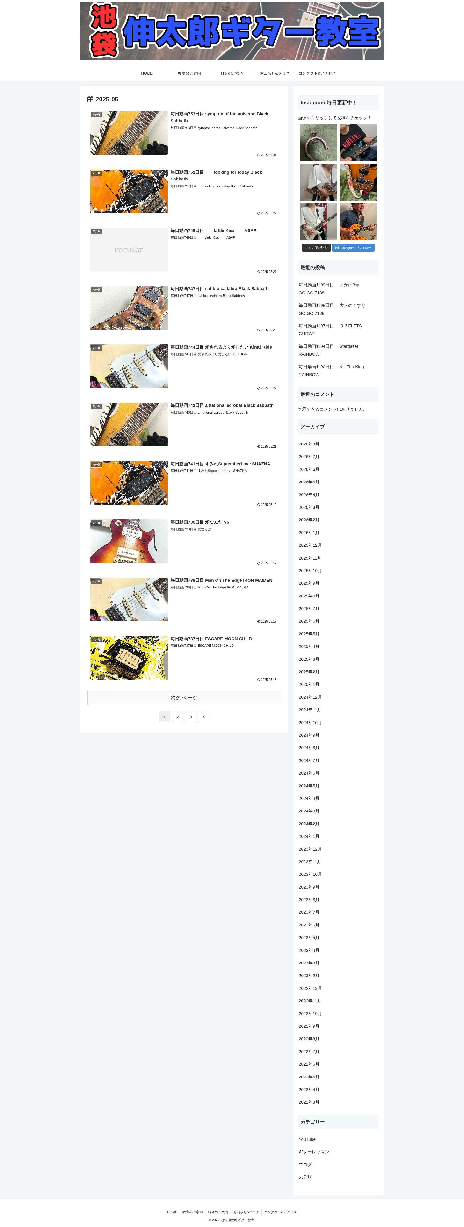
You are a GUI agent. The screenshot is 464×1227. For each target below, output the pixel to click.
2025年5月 (309, 633)
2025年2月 (309, 671)
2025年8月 (309, 596)
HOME (172, 1212)
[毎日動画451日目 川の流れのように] (318, 221)
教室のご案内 (192, 1212)
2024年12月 (310, 697)
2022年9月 (309, 1026)
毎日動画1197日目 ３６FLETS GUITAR (330, 329)
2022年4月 (309, 1089)
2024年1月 (309, 836)
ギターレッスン (314, 1151)
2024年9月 (309, 735)
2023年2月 (309, 975)
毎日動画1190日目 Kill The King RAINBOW (336, 370)
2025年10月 (310, 570)
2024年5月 (309, 785)
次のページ (184, 698)
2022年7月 (309, 1051)
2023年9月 (309, 887)
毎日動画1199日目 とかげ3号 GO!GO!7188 (334, 288)
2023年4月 (309, 950)
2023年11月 (310, 861)
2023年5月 (309, 937)
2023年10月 (310, 874)
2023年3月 (309, 963)
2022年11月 (310, 1000)
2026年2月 (309, 519)
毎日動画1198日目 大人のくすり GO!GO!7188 (337, 309)
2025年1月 (309, 684)
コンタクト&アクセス (280, 1212)
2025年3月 (309, 659)
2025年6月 (309, 621)
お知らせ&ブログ (246, 1212)
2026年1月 (309, 532)
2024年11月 (310, 709)
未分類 (305, 1177)
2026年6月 (309, 469)
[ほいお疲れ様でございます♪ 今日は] (318, 142)
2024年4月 (309, 798)
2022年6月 (309, 1064)
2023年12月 (310, 849)
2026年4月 (309, 494)
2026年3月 (309, 507)
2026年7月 (309, 456)
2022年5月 (309, 1077)
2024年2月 (309, 823)
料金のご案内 (218, 1212)
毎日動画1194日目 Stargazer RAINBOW (331, 350)
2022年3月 (309, 1102)
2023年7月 (309, 912)
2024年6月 (309, 773)
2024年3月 (309, 811)
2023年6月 (309, 925)
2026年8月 (309, 444)
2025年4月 (309, 646)
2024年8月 (309, 747)
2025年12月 (310, 545)
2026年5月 (309, 482)
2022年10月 (310, 1013)
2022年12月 (310, 988)
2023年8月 (309, 899)
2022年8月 (309, 1038)
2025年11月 (310, 558)
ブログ (305, 1164)
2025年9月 (309, 583)
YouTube (307, 1139)
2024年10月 (310, 722)
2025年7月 (309, 608)
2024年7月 (309, 760)
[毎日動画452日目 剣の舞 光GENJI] (318, 182)
